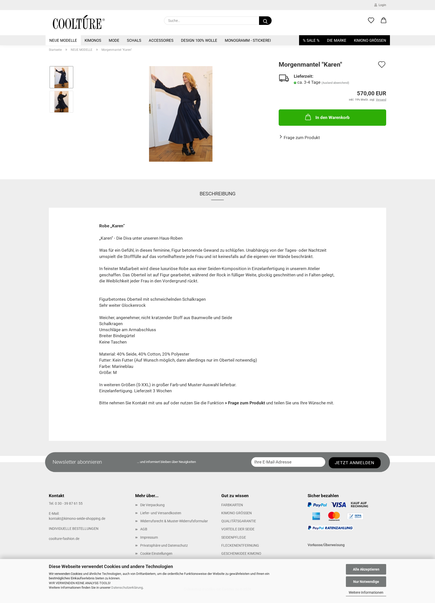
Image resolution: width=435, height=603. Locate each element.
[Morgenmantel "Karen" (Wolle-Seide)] (180, 113)
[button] (383, 20)
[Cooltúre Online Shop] (79, 22)
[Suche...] (265, 20)
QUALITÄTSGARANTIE (238, 521)
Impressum (149, 537)
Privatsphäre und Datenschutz (164, 545)
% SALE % (311, 40)
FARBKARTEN (232, 505)
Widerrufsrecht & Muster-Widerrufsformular (174, 521)
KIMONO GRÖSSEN (370, 40)
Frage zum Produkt (302, 137)
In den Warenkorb (332, 117)
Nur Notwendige (366, 582)
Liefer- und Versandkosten (160, 513)
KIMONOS (93, 40)
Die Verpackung (152, 505)
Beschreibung (218, 194)
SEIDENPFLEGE (233, 537)
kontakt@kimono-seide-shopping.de (77, 518)
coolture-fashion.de (64, 539)
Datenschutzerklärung (127, 587)
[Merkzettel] (371, 20)
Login (381, 5)
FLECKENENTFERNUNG (240, 545)
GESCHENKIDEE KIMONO (241, 553)
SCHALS (134, 40)
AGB (143, 529)
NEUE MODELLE (63, 40)
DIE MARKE (336, 40)
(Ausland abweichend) (335, 82)
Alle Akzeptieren (366, 569)
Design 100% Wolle (199, 40)
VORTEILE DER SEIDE (238, 529)
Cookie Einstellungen (156, 553)
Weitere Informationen (366, 592)
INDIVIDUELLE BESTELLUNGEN (73, 529)
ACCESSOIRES (161, 40)
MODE (114, 40)
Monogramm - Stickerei (248, 40)
